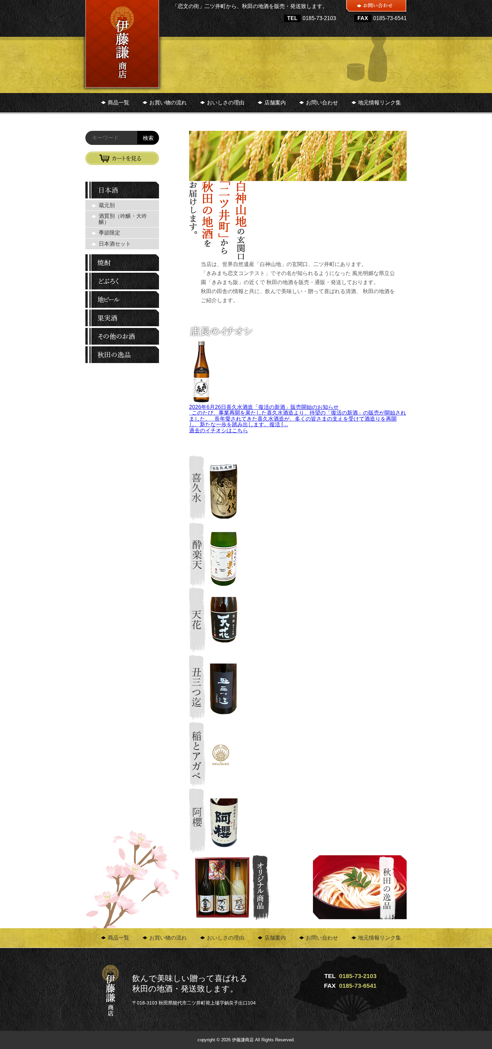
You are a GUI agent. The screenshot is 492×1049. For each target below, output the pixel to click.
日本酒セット (115, 244)
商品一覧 (118, 102)
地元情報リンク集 (379, 102)
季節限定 (109, 233)
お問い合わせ (322, 102)
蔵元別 (107, 205)
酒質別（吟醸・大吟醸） (123, 219)
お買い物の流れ (168, 102)
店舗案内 (275, 102)
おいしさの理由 (225, 102)
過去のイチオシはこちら (218, 430)
